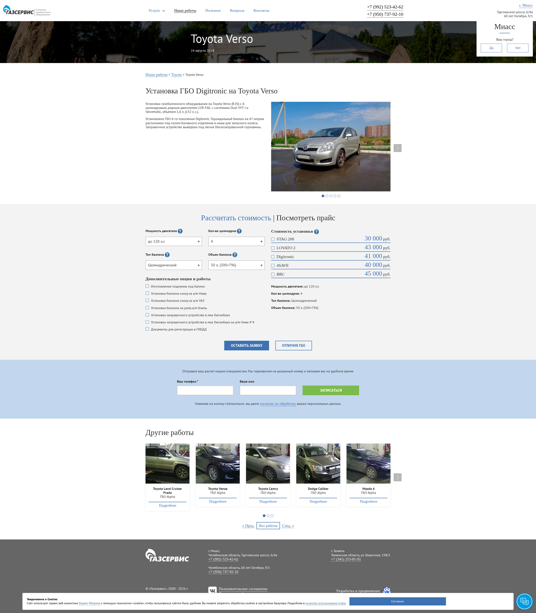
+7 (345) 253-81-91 (346, 559)
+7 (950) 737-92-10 (385, 14)
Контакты (261, 10)
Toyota (176, 74)
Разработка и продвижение (358, 591)
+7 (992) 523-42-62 (385, 6)
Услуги (154, 10)
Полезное (213, 10)
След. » (288, 526)
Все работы (268, 526)
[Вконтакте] (212, 591)
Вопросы (237, 10)
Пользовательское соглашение (243, 589)
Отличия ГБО (293, 345)
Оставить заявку (246, 345)
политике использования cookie (325, 603)
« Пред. (248, 526)
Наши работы (185, 10)
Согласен (397, 601)
